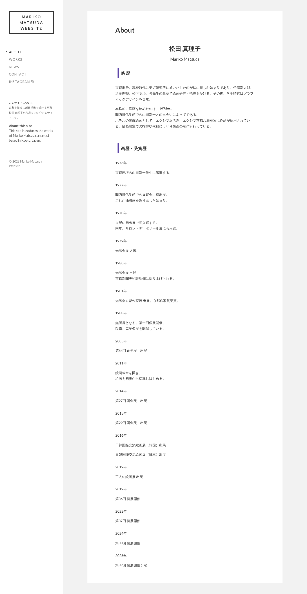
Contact (18, 74)
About (15, 52)
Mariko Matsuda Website (31, 22)
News (14, 67)
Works (15, 59)
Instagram (20, 82)
